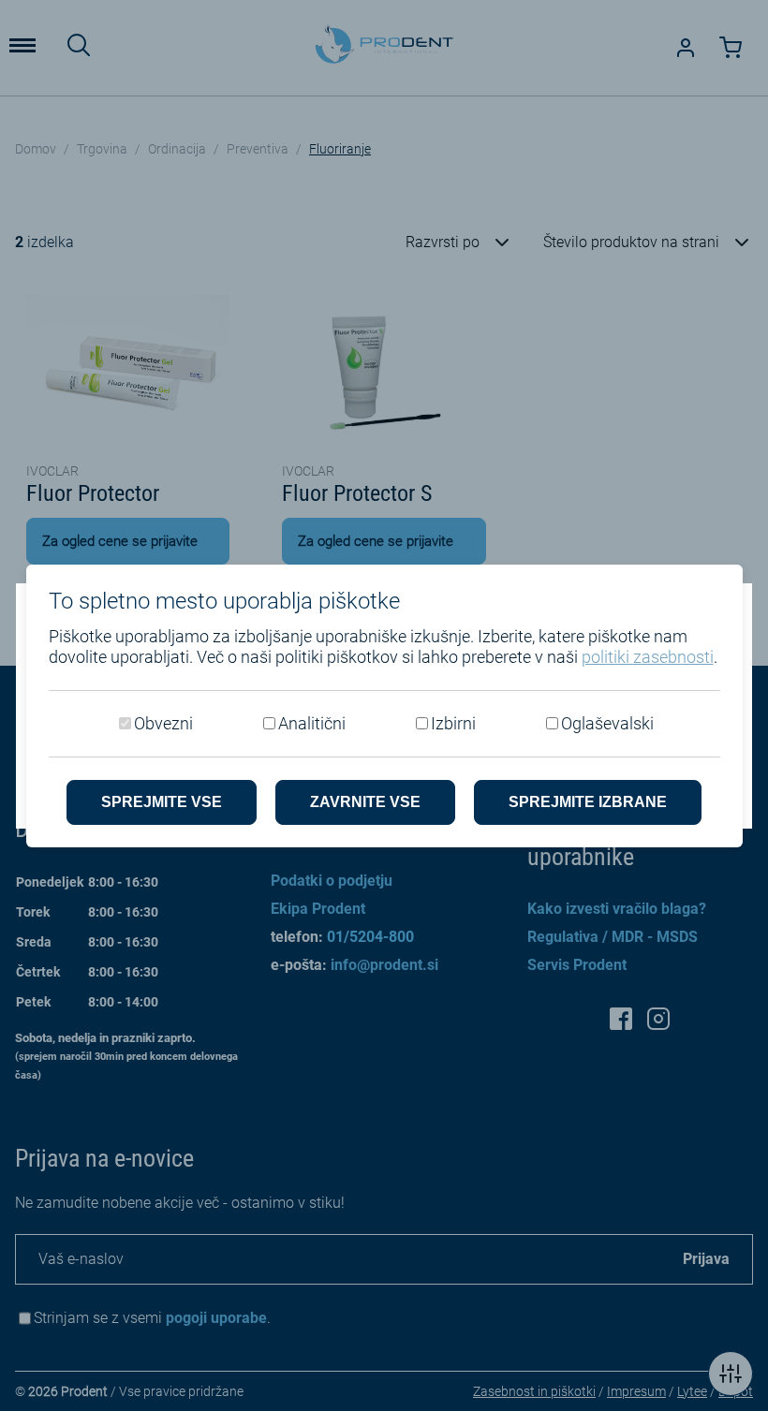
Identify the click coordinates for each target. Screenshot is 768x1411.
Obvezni (163, 723)
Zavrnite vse (365, 802)
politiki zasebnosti (648, 657)
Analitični (312, 723)
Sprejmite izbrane (588, 802)
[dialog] (384, 705)
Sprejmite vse (161, 802)
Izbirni (453, 723)
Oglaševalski (607, 723)
